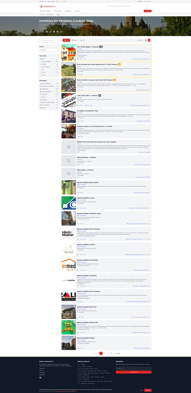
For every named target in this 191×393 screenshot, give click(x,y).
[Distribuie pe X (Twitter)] (50, 31)
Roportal (84, 381)
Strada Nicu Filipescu (144, 270)
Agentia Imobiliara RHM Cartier (87, 322)
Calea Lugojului (147, 152)
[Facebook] (40, 378)
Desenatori (84, 383)
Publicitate (139, 1)
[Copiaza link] (61, 31)
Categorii (69, 11)
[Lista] (149, 40)
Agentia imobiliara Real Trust (86, 307)
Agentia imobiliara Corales (86, 198)
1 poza (81, 58)
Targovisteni (86, 375)
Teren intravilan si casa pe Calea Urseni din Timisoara (95, 80)
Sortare (41, 46)
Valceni (103, 377)
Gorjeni (88, 377)
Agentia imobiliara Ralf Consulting (88, 291)
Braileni (85, 373)
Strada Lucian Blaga (144, 192)
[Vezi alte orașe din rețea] (45, 14)
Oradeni (84, 366)
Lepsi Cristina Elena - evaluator (87, 95)
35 (111, 353)
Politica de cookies (60, 391)
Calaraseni (102, 373)
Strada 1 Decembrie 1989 (143, 317)
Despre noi (42, 368)
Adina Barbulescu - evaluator (86, 157)
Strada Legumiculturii (143, 74)
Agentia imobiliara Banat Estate (87, 182)
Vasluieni (99, 371)
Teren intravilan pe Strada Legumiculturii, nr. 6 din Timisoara (97, 64)
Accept (148, 390)
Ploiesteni (80, 375)
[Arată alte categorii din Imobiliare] (54, 14)
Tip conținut (59, 11)
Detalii (141, 390)
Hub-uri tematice (46, 11)
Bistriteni (86, 368)
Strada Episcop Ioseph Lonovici (141, 208)
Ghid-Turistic (100, 381)
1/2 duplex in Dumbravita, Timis (87, 111)
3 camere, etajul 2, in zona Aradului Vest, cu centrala (94, 126)
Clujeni (91, 368)
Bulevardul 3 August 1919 (137, 239)
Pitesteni (108, 373)
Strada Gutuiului (147, 121)
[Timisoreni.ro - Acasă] (48, 6)
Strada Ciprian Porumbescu (142, 105)
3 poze (78, 90)
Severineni (97, 377)
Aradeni (83, 364)
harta (84, 58)
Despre (78, 11)
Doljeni (83, 377)
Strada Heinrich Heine (143, 58)
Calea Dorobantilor (146, 177)
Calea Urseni (145, 90)
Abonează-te (133, 372)
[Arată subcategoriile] (60, 14)
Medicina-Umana (108, 381)
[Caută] (147, 6)
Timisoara (136, 58)
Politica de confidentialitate (70, 391)
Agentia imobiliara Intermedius (87, 260)
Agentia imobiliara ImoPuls (86, 244)
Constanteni (86, 379)
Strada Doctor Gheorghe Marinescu (140, 301)
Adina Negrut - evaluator (85, 170)
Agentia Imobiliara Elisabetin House (89, 213)
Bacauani (85, 371)
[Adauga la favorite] (74, 46)
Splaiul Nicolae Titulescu (137, 254)
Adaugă (148, 11)
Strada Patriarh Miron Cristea (139, 223)
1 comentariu (86, 105)
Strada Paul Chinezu (144, 348)
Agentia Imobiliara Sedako (86, 338)
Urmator (117, 353)
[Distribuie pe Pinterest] (57, 31)
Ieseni (94, 371)
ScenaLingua (91, 383)
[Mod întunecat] (144, 1)
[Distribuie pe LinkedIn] (54, 31)
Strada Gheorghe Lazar (143, 332)
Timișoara (41, 14)
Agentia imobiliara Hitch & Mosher (88, 229)
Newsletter (42, 374)
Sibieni (96, 368)
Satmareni (89, 366)
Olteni (92, 377)
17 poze (78, 121)
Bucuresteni (91, 373)
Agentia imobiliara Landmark (87, 275)
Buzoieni (97, 373)
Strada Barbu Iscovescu (145, 164)
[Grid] (145, 40)
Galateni (90, 371)
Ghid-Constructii (92, 381)
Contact (41, 370)
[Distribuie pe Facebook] (47, 31)
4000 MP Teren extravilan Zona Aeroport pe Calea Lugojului (96, 142)
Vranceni (105, 371)
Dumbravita (140, 121)
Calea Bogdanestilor (143, 286)
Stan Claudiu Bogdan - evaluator (88, 47)
